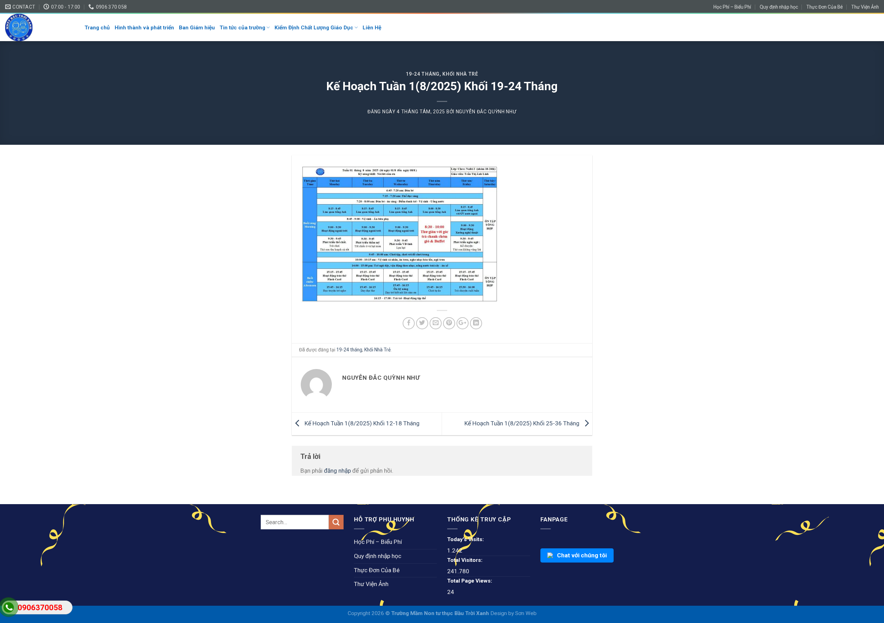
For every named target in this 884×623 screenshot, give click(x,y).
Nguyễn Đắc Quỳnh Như (486, 111)
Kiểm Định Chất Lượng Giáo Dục (314, 28)
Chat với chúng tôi (582, 555)
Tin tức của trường (242, 28)
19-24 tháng (423, 74)
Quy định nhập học (779, 7)
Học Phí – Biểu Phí (732, 7)
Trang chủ (97, 28)
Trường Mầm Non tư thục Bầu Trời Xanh (440, 613)
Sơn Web (526, 613)
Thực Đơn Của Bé (824, 7)
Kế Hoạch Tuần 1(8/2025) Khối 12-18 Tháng (361, 423)
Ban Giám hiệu (197, 28)
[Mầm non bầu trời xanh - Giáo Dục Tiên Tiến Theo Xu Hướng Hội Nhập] (39, 27)
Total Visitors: (464, 560)
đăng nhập (337, 470)
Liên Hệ (372, 28)
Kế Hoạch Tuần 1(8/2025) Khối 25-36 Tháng (522, 423)
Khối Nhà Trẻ (460, 74)
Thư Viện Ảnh (865, 7)
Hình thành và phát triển (144, 28)
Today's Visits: (465, 539)
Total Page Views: (469, 581)
